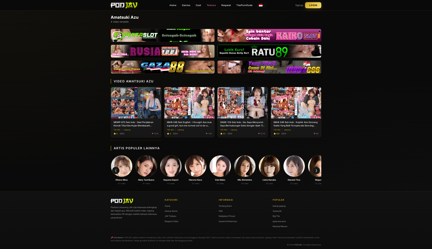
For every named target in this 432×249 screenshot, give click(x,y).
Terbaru (211, 5)
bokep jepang (279, 206)
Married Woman (280, 226)
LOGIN (313, 5)
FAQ (221, 211)
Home (173, 5)
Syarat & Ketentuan (228, 221)
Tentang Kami (225, 206)
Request (226, 5)
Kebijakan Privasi (227, 216)
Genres (186, 5)
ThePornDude (244, 5)
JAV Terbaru (170, 216)
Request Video (171, 221)
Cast (198, 5)
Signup (299, 5)
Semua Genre (171, 211)
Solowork (277, 211)
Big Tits (276, 216)
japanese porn (279, 221)
